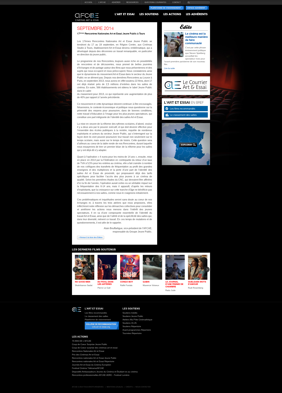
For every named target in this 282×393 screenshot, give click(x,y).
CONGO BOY (126, 281)
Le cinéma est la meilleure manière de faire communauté (196, 38)
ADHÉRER (116, 2)
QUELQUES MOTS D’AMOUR (197, 282)
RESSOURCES (132, 2)
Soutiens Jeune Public (132, 316)
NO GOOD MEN (82, 281)
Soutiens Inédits (129, 313)
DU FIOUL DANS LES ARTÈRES (105, 282)
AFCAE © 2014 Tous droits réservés (88, 387)
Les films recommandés (182, 108)
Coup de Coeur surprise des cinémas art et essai (95, 348)
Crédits (129, 387)
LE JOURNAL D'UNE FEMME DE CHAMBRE (174, 284)
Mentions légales (115, 387)
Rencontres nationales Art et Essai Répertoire (93, 361)
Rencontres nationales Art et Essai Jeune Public (94, 358)
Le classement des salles (183, 114)
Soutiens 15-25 (129, 323)
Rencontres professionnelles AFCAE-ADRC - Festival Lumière (100, 375)
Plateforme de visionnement (98, 319)
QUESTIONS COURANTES (155, 2)
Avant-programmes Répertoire (136, 330)
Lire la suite (169, 68)
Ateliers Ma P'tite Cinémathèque (137, 319)
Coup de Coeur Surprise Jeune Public (89, 344)
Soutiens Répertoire (131, 326)
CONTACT (176, 2)
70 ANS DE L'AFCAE (81, 341)
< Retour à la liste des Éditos (91, 237)
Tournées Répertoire (132, 333)
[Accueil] (87, 14)
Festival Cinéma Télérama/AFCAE (88, 368)
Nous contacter (143, 387)
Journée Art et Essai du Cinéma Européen (91, 365)
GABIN (146, 281)
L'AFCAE (102, 2)
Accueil (88, 2)
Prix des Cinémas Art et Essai (85, 354)
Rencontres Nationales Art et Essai (88, 351)
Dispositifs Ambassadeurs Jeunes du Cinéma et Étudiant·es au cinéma (105, 371)
